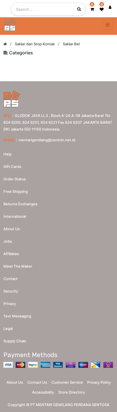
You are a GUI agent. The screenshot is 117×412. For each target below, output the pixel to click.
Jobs (7, 241)
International (14, 216)
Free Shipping (15, 191)
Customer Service (67, 382)
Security (10, 291)
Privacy (9, 303)
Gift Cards (12, 166)
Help (7, 154)
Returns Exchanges (20, 204)
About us (11, 229)
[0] (92, 9)
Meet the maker (17, 266)
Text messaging (17, 316)
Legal (8, 328)
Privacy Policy (99, 382)
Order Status (14, 179)
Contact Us (37, 382)
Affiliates (11, 253)
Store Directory (71, 392)
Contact (10, 278)
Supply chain (14, 341)
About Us (15, 382)
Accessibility (43, 392)
